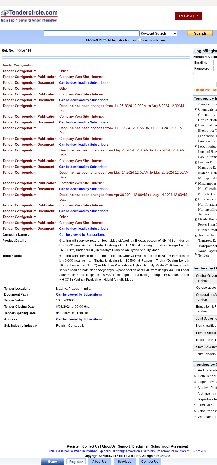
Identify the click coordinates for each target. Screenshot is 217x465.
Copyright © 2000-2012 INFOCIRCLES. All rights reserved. (127, 456)
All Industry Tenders (122, 40)
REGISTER (188, 16)
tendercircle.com (154, 40)
